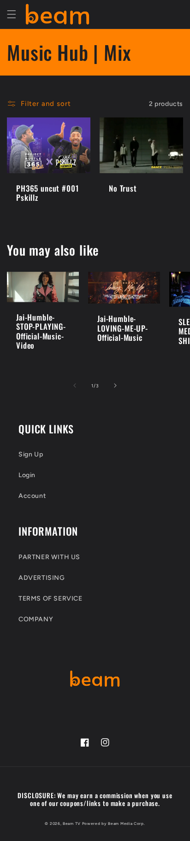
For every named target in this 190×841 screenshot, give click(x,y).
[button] (11, 14)
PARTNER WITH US (49, 557)
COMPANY (35, 619)
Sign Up (30, 454)
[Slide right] (115, 385)
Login (27, 475)
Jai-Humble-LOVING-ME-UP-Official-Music (122, 328)
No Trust (123, 188)
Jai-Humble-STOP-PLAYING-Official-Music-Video (41, 331)
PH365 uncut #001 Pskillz (47, 193)
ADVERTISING (41, 578)
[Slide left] (75, 385)
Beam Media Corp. (126, 823)
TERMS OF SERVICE (50, 598)
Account (32, 496)
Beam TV (72, 823)
